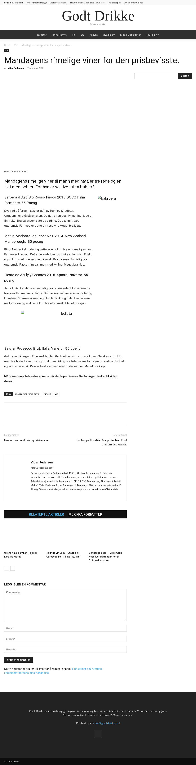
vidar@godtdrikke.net (106, 723)
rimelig (47, 393)
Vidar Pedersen (16, 67)
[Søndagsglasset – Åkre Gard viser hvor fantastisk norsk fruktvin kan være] (108, 536)
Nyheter (42, 34)
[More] (52, 76)
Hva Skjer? (109, 34)
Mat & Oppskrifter (130, 34)
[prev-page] (6, 568)
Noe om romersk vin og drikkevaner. (26, 440)
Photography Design (37, 2)
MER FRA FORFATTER (85, 514)
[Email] (43, 76)
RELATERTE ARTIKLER (46, 514)
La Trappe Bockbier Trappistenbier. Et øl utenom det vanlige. (102, 442)
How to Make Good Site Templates (87, 2)
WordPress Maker (58, 2)
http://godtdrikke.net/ (41, 468)
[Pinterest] (25, 76)
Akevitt (94, 34)
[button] (187, 35)
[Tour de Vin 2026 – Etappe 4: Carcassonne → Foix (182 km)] (65, 536)
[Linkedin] (34, 76)
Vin (74, 34)
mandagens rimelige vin (27, 393)
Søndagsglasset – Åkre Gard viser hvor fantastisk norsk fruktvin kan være (105, 556)
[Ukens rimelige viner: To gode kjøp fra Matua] (23, 536)
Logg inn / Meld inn (14, 2)
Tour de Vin (152, 34)
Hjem (7, 45)
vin (56, 393)
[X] (17, 76)
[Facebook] (8, 76)
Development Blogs (133, 2)
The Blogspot (114, 2)
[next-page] (12, 568)
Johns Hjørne (59, 34)
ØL (82, 34)
